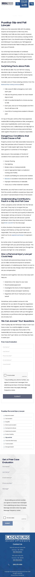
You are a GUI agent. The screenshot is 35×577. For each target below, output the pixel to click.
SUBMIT (17, 396)
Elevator (7, 179)
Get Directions (17, 552)
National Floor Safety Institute (10, 84)
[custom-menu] (31, 3)
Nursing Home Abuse (10, 428)
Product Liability (9, 434)
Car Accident (8, 418)
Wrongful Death (9, 447)
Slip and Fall (8, 437)
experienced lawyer (17, 235)
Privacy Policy (14, 575)
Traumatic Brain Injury (11, 440)
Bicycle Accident (9, 415)
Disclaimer (21, 575)
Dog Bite (7, 421)
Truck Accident (9, 443)
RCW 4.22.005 (8, 223)
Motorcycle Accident (10, 425)
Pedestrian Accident (10, 431)
